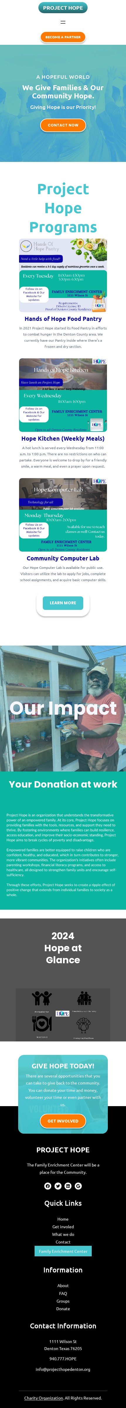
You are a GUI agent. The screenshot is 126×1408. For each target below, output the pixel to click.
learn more (63, 603)
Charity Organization (43, 1397)
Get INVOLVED (63, 1121)
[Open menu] (63, 22)
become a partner (63, 37)
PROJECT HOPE (63, 7)
